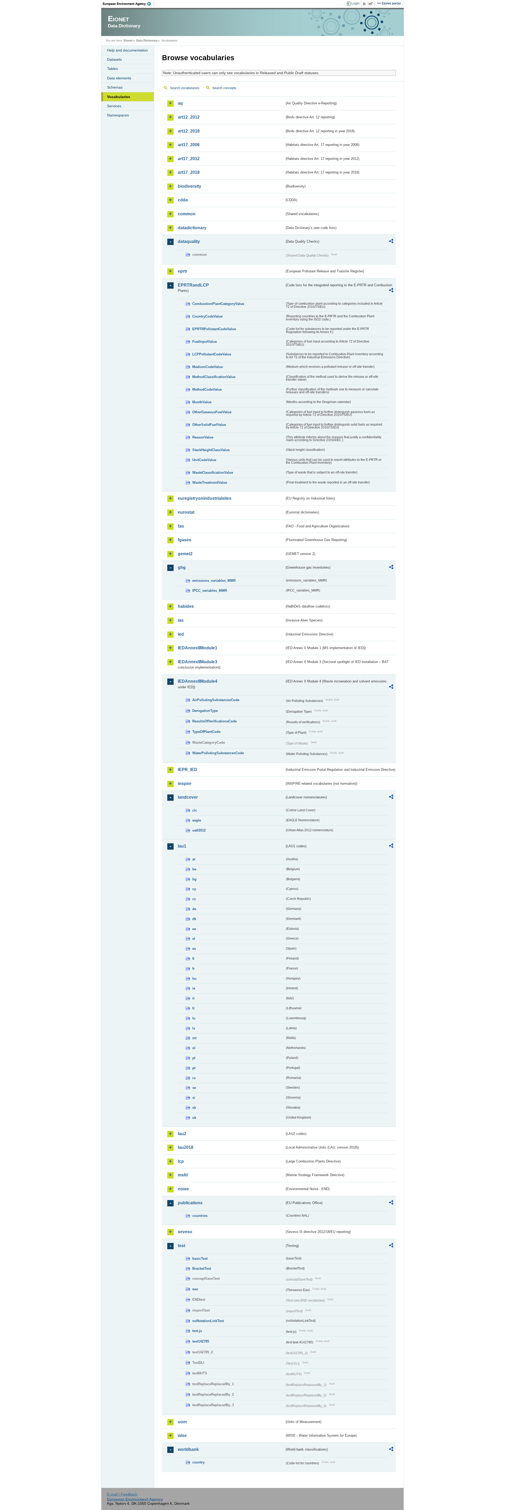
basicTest (200, 1259)
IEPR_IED (187, 769)
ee (194, 929)
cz (194, 899)
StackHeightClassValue (211, 450)
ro (194, 1078)
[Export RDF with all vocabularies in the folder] (391, 242)
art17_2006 (189, 144)
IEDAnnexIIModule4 (197, 681)
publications (190, 1203)
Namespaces (118, 115)
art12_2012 (189, 117)
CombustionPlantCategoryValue (218, 304)
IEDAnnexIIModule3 (197, 662)
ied (181, 634)
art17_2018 (189, 172)
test (181, 1245)
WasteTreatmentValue (209, 482)
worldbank (188, 1449)
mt (194, 1038)
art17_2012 (189, 158)
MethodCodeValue (207, 389)
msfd (183, 1175)
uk (194, 1118)
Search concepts (224, 88)
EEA (128, 3)
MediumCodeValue (207, 367)
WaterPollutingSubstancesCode (218, 753)
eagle (196, 820)
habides (186, 606)
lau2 (182, 1133)
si (193, 1098)
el (193, 939)
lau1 (182, 846)
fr (193, 969)
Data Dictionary (147, 40)
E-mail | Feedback (122, 1494)
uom (182, 1422)
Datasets (114, 59)
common (186, 214)
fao (181, 526)
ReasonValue (202, 437)
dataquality (189, 241)
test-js (197, 1331)
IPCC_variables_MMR (209, 591)
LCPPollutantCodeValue (211, 354)
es (194, 949)
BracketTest (201, 1269)
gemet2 (185, 554)
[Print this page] (365, 3)
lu (193, 1018)
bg (194, 879)
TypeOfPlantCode (206, 732)
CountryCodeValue (207, 316)
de (194, 909)
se (194, 1088)
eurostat (186, 512)
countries (200, 1216)
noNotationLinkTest (208, 1321)
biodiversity (189, 186)
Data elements (119, 78)
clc (194, 810)
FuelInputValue (204, 342)
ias (181, 620)
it (193, 998)
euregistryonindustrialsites (204, 498)
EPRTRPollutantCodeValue (214, 329)
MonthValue (201, 402)
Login (355, 3)
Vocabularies (118, 97)
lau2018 (185, 1147)
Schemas (115, 87)
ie (193, 988)
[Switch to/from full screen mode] (372, 3)
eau (195, 1289)
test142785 (200, 1341)
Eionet (128, 40)
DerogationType (205, 711)
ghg (182, 567)
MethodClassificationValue (213, 377)
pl (193, 1058)
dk (194, 919)
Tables (112, 69)
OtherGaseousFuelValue (211, 412)
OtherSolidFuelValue (209, 425)
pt (193, 1068)
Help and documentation (127, 50)
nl (193, 1048)
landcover (188, 797)
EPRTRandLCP (193, 285)
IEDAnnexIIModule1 (197, 648)
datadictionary (192, 228)
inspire (184, 783)
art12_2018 (189, 131)
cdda (183, 200)
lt (193, 1008)
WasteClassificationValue (212, 473)
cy (194, 889)
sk (194, 1108)
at (193, 859)
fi (193, 959)
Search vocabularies (184, 88)
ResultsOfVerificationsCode (214, 721)
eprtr (182, 271)
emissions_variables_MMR (214, 581)
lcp (181, 1161)
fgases (184, 540)
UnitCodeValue (204, 460)
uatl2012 (199, 830)
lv (193, 1028)
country (198, 1462)
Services (114, 106)
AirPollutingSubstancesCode (215, 700)
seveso (185, 1232)
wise (182, 1435)
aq (180, 103)
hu (194, 979)
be (194, 869)
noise (183, 1189)
